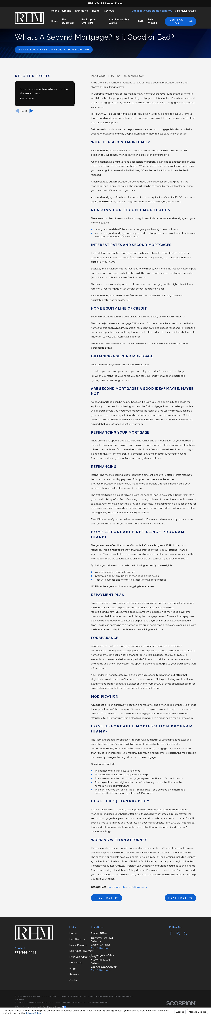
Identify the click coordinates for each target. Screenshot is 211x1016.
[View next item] (31, 111)
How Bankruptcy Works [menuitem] (119, 21)
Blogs (95, 10)
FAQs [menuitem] (141, 21)
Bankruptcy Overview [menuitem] (88, 21)
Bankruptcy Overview (81, 950)
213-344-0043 (185, 10)
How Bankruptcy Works (82, 956)
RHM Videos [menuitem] (152, 21)
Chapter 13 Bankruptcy (134, 887)
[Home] (29, 18)
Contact (74, 980)
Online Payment (61, 10)
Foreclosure (113, 887)
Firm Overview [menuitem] (68, 21)
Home (72, 933)
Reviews (109, 10)
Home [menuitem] (54, 21)
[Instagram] (178, 933)
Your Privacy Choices (52, 1007)
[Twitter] (185, 933)
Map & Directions (100, 948)
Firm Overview (77, 939)
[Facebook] (171, 933)
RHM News (81, 10)
